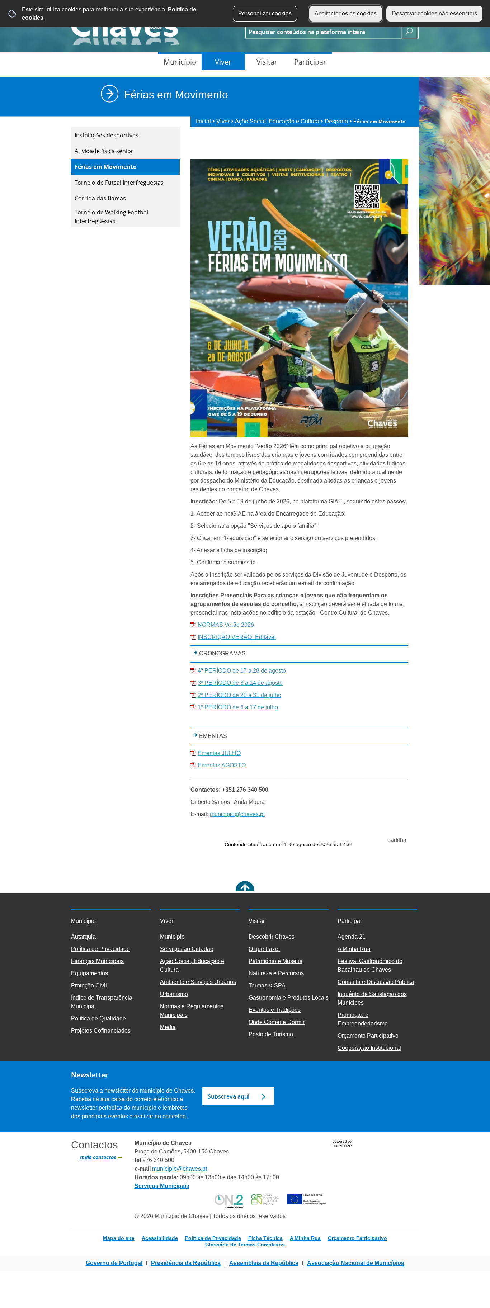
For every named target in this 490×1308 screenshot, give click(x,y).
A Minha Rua (305, 1238)
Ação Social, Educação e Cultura (277, 121)
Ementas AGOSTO (222, 765)
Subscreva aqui (228, 1096)
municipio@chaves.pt (237, 814)
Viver (223, 62)
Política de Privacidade (213, 1238)
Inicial (203, 121)
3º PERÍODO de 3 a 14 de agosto (240, 683)
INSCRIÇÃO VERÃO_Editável (237, 637)
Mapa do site (119, 1238)
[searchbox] (321, 31)
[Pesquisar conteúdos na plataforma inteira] (409, 31)
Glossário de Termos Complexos (245, 1244)
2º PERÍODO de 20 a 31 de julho (239, 695)
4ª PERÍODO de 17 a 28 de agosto (242, 671)
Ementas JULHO (219, 753)
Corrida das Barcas (100, 198)
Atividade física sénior (104, 151)
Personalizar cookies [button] (265, 13)
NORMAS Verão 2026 (226, 625)
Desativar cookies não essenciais (434, 13)
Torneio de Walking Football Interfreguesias (112, 216)
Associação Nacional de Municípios (355, 1263)
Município (180, 62)
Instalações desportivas (106, 135)
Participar (310, 62)
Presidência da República (186, 1263)
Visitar (266, 62)
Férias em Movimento (106, 167)
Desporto (336, 121)
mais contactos (98, 1157)
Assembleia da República (263, 1263)
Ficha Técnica (265, 1238)
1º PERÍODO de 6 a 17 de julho (238, 707)
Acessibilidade (160, 1238)
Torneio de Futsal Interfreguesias (119, 182)
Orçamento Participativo (357, 1238)
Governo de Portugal (114, 1263)
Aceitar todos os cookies (346, 13)
